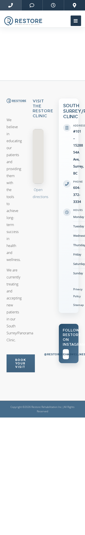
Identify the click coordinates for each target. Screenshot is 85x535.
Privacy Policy (78, 292)
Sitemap (78, 305)
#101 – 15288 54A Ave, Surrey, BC (78, 152)
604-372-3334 (77, 194)
